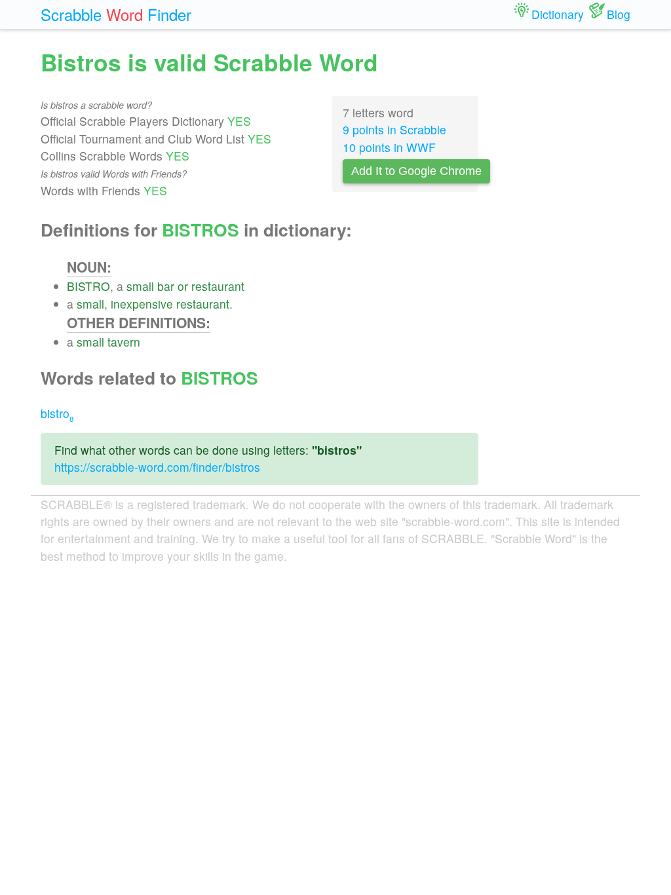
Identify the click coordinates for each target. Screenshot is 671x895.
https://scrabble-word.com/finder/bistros (157, 467)
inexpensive (142, 303)
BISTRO (88, 286)
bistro (57, 413)
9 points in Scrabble (394, 129)
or (183, 286)
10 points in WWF (389, 147)
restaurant (217, 286)
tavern (123, 341)
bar (165, 286)
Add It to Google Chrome (416, 171)
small (140, 286)
